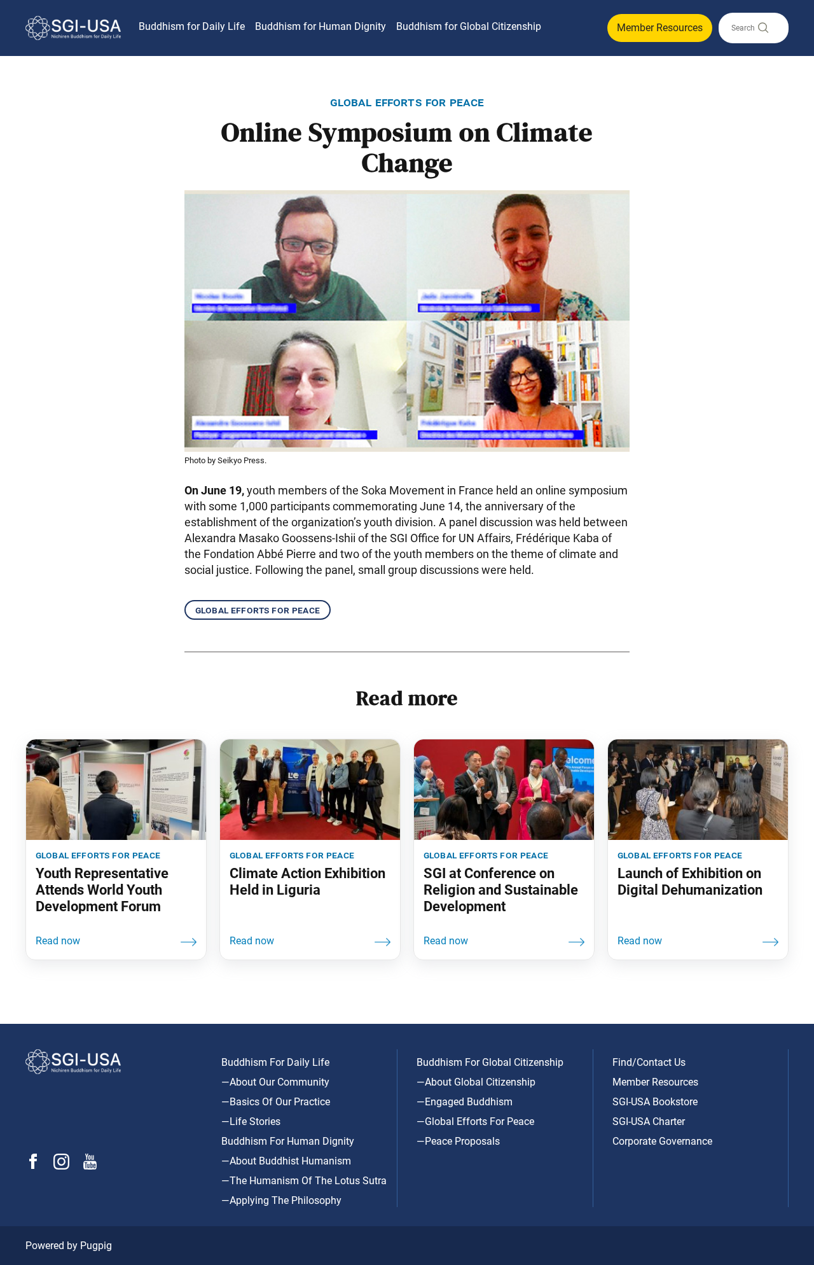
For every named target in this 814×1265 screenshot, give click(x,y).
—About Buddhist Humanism (286, 1161)
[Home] (73, 28)
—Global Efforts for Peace (475, 1121)
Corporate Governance (662, 1141)
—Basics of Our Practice (275, 1102)
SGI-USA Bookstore (655, 1102)
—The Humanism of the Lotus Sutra (304, 1181)
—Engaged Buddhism (465, 1102)
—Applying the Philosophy (281, 1200)
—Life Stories (250, 1121)
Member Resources (660, 28)
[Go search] (762, 31)
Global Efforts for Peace (257, 610)
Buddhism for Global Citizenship (468, 26)
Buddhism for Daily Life (192, 26)
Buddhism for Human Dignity (320, 26)
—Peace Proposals (458, 1141)
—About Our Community (275, 1082)
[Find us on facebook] (33, 1165)
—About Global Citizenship (476, 1082)
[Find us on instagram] (61, 1166)
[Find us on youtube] (90, 1166)
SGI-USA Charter (648, 1121)
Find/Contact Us (649, 1062)
